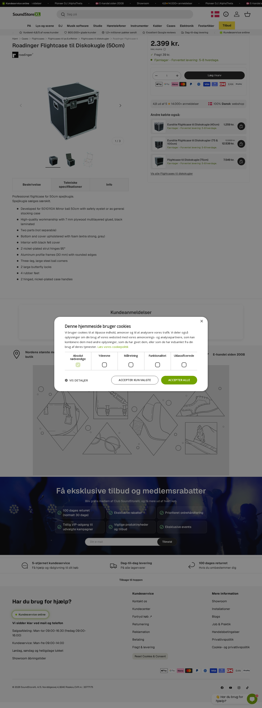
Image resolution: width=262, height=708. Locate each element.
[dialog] (131, 354)
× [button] (201, 321)
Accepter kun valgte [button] (135, 380)
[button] (76, 380)
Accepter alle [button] (179, 380)
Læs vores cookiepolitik (112, 347)
